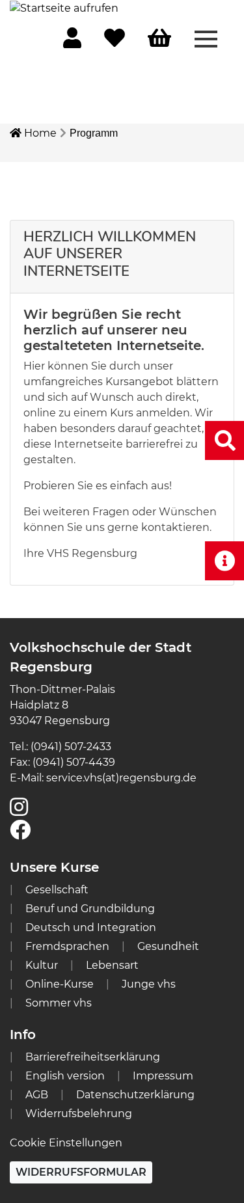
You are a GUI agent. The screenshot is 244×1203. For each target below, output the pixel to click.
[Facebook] (20, 834)
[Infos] (224, 560)
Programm (94, 133)
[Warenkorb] (159, 38)
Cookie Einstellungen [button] (66, 1143)
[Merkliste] (114, 42)
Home (39, 133)
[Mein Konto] (72, 42)
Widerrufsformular (81, 1172)
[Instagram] (19, 811)
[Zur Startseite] (64, 7)
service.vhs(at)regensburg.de (121, 778)
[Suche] (224, 440)
